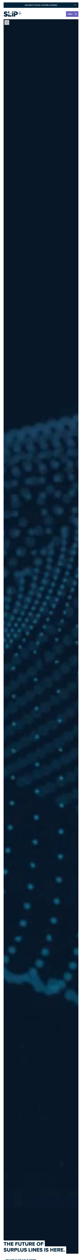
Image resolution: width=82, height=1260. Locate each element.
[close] (75, 5)
